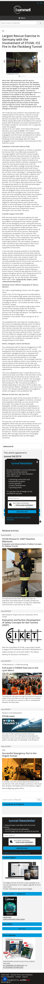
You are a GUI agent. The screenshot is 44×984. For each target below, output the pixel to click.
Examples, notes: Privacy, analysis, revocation (19, 518)
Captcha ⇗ (30, 507)
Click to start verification (24, 505)
